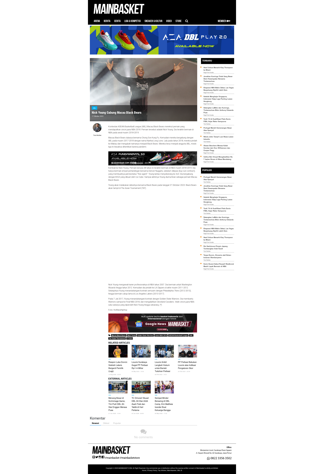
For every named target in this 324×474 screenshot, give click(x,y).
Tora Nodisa (207, 124)
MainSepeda (171, 470)
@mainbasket (112, 457)
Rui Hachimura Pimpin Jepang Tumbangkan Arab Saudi (216, 247)
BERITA (107, 21)
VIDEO (169, 21)
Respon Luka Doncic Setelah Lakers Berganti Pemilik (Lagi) (117, 367)
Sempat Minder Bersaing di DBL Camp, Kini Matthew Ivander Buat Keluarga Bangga (164, 404)
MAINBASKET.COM (125, 468)
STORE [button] (178, 21)
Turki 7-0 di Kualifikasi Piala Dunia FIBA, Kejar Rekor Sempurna (217, 120)
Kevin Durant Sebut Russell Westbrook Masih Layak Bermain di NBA (219, 265)
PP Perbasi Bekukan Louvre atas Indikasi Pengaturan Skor (187, 365)
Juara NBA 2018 (161, 335)
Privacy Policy (152, 470)
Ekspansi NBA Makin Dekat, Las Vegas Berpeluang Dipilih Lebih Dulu (219, 88)
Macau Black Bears (119, 335)
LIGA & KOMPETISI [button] (132, 21)
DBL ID (179, 470)
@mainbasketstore (130, 457)
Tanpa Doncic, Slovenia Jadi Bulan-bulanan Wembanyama (217, 256)
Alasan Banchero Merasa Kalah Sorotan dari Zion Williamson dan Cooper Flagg (217, 148)
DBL (109, 395)
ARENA (97, 21)
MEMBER (222, 21)
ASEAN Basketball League (178, 335)
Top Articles (162, 470)
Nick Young (132, 335)
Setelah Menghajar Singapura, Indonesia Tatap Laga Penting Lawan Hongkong (218, 98)
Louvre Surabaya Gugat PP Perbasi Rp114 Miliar (140, 365)
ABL (94, 108)
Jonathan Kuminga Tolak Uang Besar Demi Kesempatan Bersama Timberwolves (218, 78)
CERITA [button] (117, 21)
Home (144, 470)
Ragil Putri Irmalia (209, 72)
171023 (129, 338)
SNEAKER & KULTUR (153, 21)
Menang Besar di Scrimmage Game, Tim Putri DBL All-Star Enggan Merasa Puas (117, 404)
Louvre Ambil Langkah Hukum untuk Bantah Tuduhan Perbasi (162, 367)
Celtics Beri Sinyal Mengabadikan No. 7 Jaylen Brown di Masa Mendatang (218, 158)
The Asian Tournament (117, 338)
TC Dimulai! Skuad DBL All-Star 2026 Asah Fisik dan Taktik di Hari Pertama (140, 404)
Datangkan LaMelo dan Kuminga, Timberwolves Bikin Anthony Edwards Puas (219, 110)
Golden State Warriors (145, 335)
